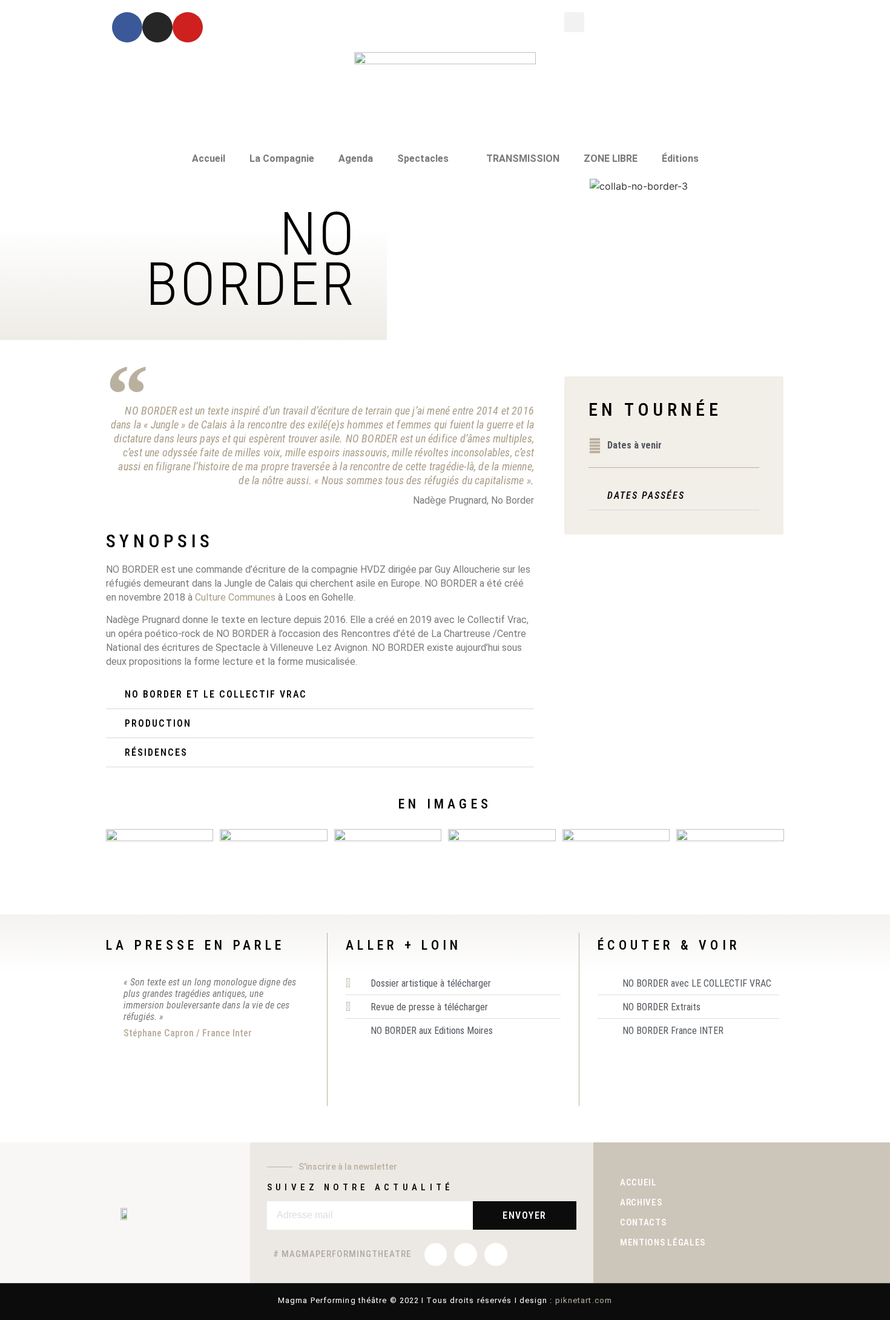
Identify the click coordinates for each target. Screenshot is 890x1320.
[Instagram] (157, 27)
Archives (641, 1202)
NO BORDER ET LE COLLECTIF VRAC (216, 694)
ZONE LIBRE (611, 158)
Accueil (208, 158)
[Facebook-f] (127, 27)
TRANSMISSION (522, 158)
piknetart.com (583, 1300)
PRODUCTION (158, 723)
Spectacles (423, 158)
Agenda (355, 158)
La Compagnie (281, 158)
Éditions (680, 158)
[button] (574, 22)
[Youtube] (188, 27)
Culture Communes (236, 597)
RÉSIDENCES (156, 752)
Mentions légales (662, 1242)
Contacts (643, 1222)
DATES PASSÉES (646, 495)
